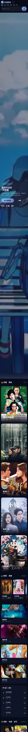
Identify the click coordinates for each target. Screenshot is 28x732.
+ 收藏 (19, 200)
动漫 (14, 5)
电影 (5, 5)
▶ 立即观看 (7, 200)
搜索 (24, 8)
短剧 (11, 5)
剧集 (8, 5)
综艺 (17, 5)
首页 (2, 5)
